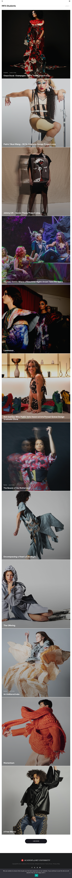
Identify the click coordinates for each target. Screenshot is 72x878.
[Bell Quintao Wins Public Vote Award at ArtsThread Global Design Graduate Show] (36, 388)
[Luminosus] (36, 319)
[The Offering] (36, 594)
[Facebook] (32, 867)
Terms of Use (48, 863)
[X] (34, 867)
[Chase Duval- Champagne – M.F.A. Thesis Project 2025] (36, 44)
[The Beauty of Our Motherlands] (36, 456)
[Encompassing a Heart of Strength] (36, 525)
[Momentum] (36, 731)
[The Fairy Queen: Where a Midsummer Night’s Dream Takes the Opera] (36, 250)
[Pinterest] (40, 867)
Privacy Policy (56, 863)
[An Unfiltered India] (36, 662)
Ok (36, 875)
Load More (36, 841)
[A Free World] (36, 800)
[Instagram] (37, 867)
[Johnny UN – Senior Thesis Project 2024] (36, 181)
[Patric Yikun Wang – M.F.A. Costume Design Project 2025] (36, 113)
